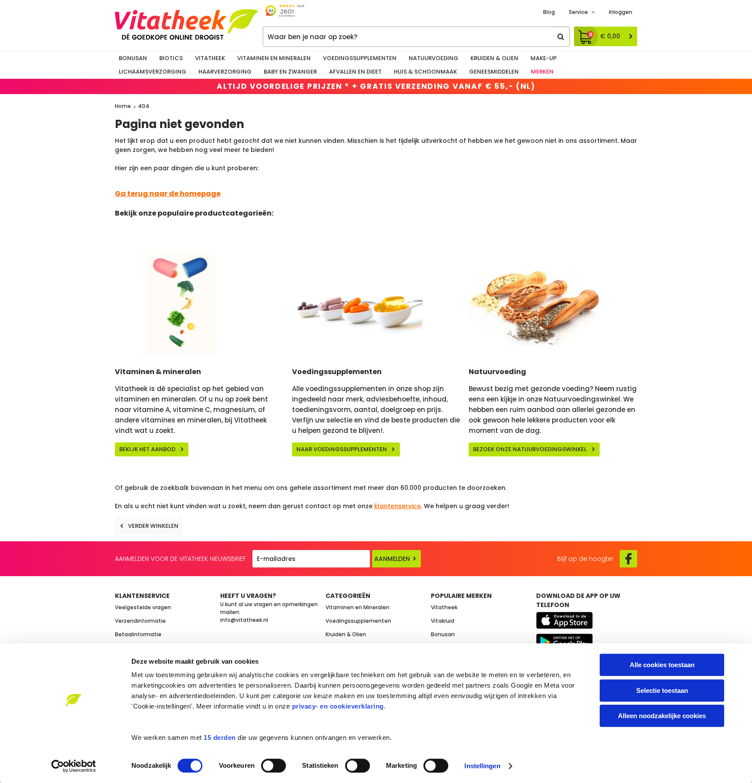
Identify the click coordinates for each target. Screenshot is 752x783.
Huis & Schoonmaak (425, 72)
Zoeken (560, 36)
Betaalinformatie (138, 634)
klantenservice (397, 506)
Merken (542, 72)
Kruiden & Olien (494, 58)
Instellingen (482, 766)
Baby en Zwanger (290, 72)
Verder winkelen (153, 526)
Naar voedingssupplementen (341, 449)
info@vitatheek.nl (244, 620)
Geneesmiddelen (494, 72)
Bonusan (133, 58)
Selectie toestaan (662, 690)
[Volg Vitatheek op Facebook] (628, 558)
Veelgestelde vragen (143, 607)
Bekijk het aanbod (147, 449)
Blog (549, 12)
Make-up (543, 58)
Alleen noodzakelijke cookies (662, 715)
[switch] (273, 766)
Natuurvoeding (433, 58)
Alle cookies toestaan (662, 664)
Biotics (171, 58)
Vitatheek (210, 58)
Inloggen (620, 12)
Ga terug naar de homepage (168, 194)
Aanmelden (392, 558)
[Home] (186, 24)
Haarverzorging (225, 72)
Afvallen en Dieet (355, 72)
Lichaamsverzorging (152, 72)
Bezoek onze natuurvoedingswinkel (530, 449)
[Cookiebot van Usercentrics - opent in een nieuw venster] (74, 766)
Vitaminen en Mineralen (274, 58)
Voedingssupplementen (359, 58)
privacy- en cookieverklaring (338, 706)
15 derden (220, 737)
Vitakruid (442, 620)
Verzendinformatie (140, 620)
